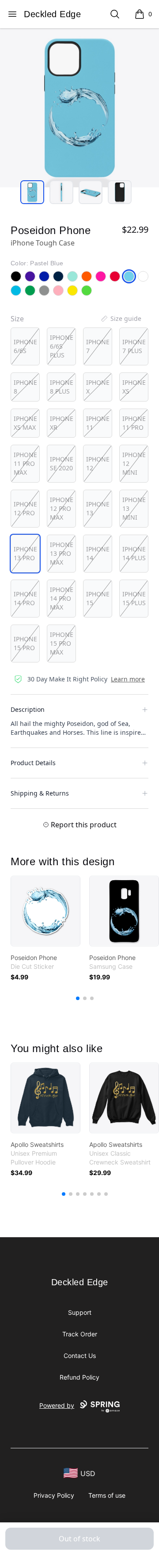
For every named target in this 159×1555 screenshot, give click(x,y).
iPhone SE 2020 (61, 463)
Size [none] (17, 319)
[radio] (25, 346)
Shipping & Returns (40, 793)
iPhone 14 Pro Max (61, 598)
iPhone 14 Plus (134, 553)
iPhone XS (134, 386)
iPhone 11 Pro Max (25, 463)
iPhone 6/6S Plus (61, 346)
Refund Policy (79, 1377)
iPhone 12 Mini (134, 463)
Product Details (33, 763)
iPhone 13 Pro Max (61, 553)
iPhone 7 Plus (134, 346)
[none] (120, 318)
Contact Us (80, 1355)
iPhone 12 (98, 463)
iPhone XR (61, 423)
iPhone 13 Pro (25, 553)
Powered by (56, 1405)
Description (28, 709)
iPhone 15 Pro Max (61, 643)
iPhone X (98, 386)
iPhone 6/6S (25, 346)
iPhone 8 (25, 386)
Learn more (128, 679)
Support (79, 1312)
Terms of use (106, 1495)
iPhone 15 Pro (25, 643)
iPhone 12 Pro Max (61, 508)
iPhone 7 (98, 346)
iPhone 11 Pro (134, 423)
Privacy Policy (54, 1495)
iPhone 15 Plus (134, 598)
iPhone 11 (98, 423)
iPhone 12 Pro (25, 508)
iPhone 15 (98, 598)
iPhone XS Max (25, 423)
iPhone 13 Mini (134, 508)
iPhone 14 (98, 553)
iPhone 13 (98, 508)
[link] (45, 911)
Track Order (79, 1334)
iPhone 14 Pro (25, 598)
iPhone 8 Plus (61, 386)
